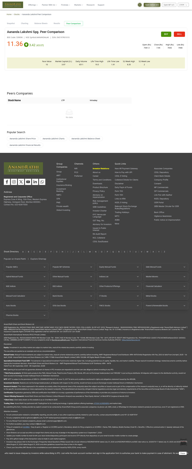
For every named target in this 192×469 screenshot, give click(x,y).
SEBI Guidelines (99, 207)
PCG (76, 172)
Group (59, 171)
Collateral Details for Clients (126, 180)
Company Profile (161, 180)
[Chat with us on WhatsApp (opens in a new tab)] (42, 182)
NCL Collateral (99, 238)
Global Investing (63, 210)
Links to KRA (120, 199)
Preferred (78, 176)
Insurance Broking (64, 185)
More (117, 224)
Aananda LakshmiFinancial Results (25, 145)
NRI (75, 168)
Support (101, 5)
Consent (157, 184)
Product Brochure (100, 187)
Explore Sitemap (38, 259)
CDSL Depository (161, 172)
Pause (183, 453)
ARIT (58, 175)
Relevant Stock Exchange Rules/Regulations (126, 207)
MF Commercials (161, 187)
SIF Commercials (161, 191)
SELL (179, 34)
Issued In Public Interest (99, 229)
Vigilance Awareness (162, 216)
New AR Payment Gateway (126, 168)
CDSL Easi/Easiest (100, 241)
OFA (58, 199)
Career (95, 176)
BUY (166, 34)
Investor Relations (101, 168)
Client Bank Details (162, 176)
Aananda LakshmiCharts (54, 138)
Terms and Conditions (102, 180)
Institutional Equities (61, 180)
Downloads (97, 183)
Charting (24, 23)
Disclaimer (119, 183)
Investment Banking (61, 190)
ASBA (117, 220)
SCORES (26, 427)
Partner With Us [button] (48, 5)
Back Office (159, 212)
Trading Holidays (122, 212)
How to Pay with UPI (123, 172)
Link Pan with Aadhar (163, 195)
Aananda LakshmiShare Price (23, 138)
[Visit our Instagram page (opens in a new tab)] (14, 182)
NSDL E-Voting (121, 202)
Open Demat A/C (152, 5)
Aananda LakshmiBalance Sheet (86, 138)
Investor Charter (100, 211)
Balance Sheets (40, 23)
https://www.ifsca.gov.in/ (131, 340)
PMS (58, 202)
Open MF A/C (169, 5)
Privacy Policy (99, 191)
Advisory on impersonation (99, 196)
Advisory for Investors (102, 224)
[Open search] (139, 4)
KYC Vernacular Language (99, 215)
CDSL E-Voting (121, 176)
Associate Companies (163, 168)
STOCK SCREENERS (101, 403)
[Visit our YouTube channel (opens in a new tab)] (28, 182)
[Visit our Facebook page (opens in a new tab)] (7, 182)
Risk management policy (100, 202)
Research (91, 5)
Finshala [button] (64, 5)
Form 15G (119, 191)
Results (57, 23)
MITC (117, 216)
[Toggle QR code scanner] (183, 442)
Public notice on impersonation (167, 220)
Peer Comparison (73, 23)
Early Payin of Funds (123, 187)
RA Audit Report (99, 234)
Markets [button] (77, 5)
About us (96, 172)
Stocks (17, 14)
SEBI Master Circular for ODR (166, 206)
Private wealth (62, 206)
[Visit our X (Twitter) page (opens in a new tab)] (21, 182)
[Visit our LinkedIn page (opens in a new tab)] (35, 182)
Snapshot (11, 23)
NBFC (58, 195)
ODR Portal (159, 202)
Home (9, 14)
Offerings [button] (32, 5)
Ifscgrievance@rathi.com (61, 340)
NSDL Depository (161, 199)
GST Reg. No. (98, 220)
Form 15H (119, 195)
